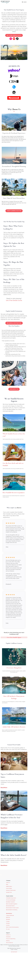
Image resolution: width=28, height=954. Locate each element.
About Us (8, 882)
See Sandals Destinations (14, 323)
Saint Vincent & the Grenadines (12, 927)
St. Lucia (8, 929)
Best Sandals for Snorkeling (11, 909)
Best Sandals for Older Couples (12, 907)
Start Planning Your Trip (14, 210)
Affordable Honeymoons (11, 897)
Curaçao (7, 921)
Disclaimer (8, 936)
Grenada (8, 923)
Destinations (9, 913)
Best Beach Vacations (10, 901)
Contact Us (8, 934)
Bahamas (8, 917)
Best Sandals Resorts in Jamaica (14, 492)
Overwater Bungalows (14, 668)
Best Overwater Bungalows (11, 903)
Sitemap (8, 940)
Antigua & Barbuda (10, 915)
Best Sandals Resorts (10, 905)
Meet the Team (9, 886)
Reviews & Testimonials (11, 890)
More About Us (14, 389)
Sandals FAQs (9, 892)
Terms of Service (9, 942)
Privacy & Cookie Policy (10, 938)
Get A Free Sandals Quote (14, 35)
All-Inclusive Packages (10, 899)
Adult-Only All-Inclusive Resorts (14, 727)
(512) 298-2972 (14, 951)
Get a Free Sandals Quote (14, 300)
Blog (7, 884)
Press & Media (9, 888)
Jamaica (8, 925)
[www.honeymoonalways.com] (5, 2)
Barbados (8, 919)
